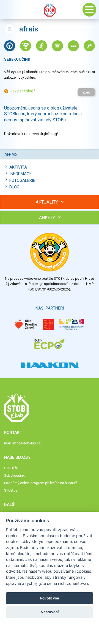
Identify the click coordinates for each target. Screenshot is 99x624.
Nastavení (50, 612)
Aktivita (18, 167)
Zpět (86, 92)
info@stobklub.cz (26, 443)
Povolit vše (49, 598)
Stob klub (49, 10)
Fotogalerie (22, 180)
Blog (14, 187)
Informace (20, 173)
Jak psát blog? (22, 91)
